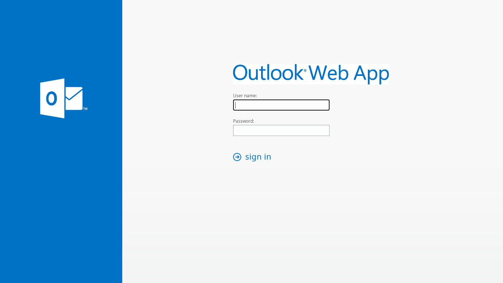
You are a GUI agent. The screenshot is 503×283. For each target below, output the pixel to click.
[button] (254, 157)
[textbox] (281, 105)
